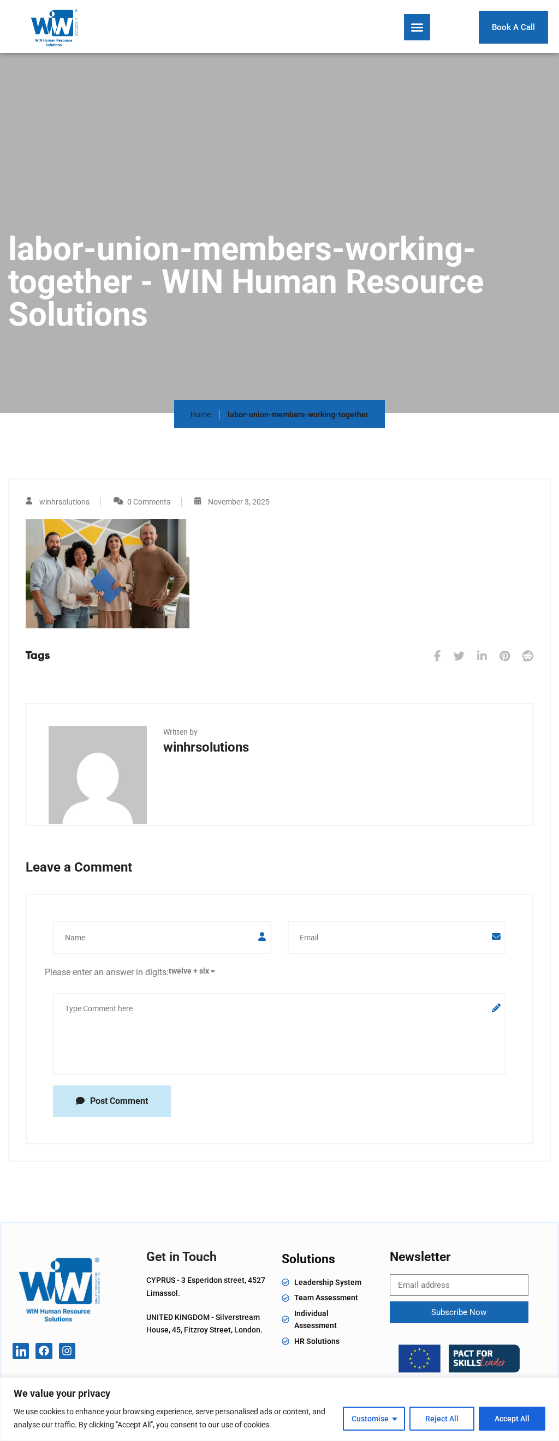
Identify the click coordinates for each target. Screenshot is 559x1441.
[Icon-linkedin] (21, 1351)
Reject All (442, 1418)
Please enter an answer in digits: (107, 972)
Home (201, 414)
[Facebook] (43, 1351)
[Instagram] (67, 1351)
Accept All (512, 1418)
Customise (370, 1418)
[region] (279, 1409)
